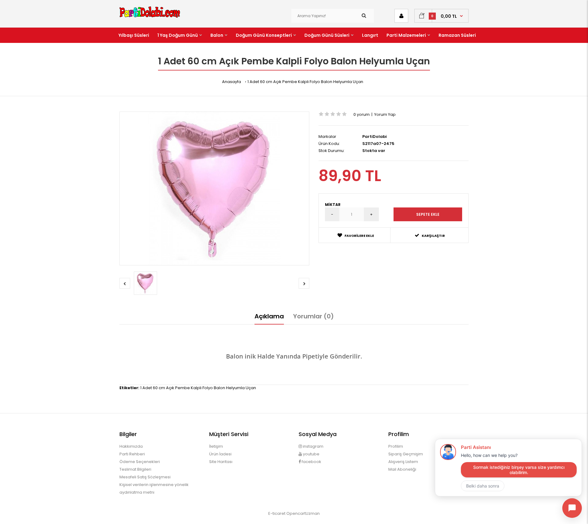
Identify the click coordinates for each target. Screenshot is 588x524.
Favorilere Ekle (359, 235)
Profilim (395, 446)
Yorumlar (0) (313, 316)
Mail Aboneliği (402, 469)
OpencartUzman (303, 513)
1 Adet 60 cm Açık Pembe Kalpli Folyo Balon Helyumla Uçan (305, 82)
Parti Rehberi (132, 454)
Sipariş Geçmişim (405, 454)
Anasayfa (231, 82)
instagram (312, 446)
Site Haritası (220, 462)
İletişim (216, 446)
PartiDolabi (374, 136)
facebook (311, 462)
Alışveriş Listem (403, 462)
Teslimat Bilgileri (135, 469)
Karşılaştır (433, 235)
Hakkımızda (131, 446)
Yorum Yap (385, 114)
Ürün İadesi (220, 454)
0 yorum (361, 114)
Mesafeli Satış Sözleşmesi (145, 477)
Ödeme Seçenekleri (139, 462)
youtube (310, 454)
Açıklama (269, 316)
